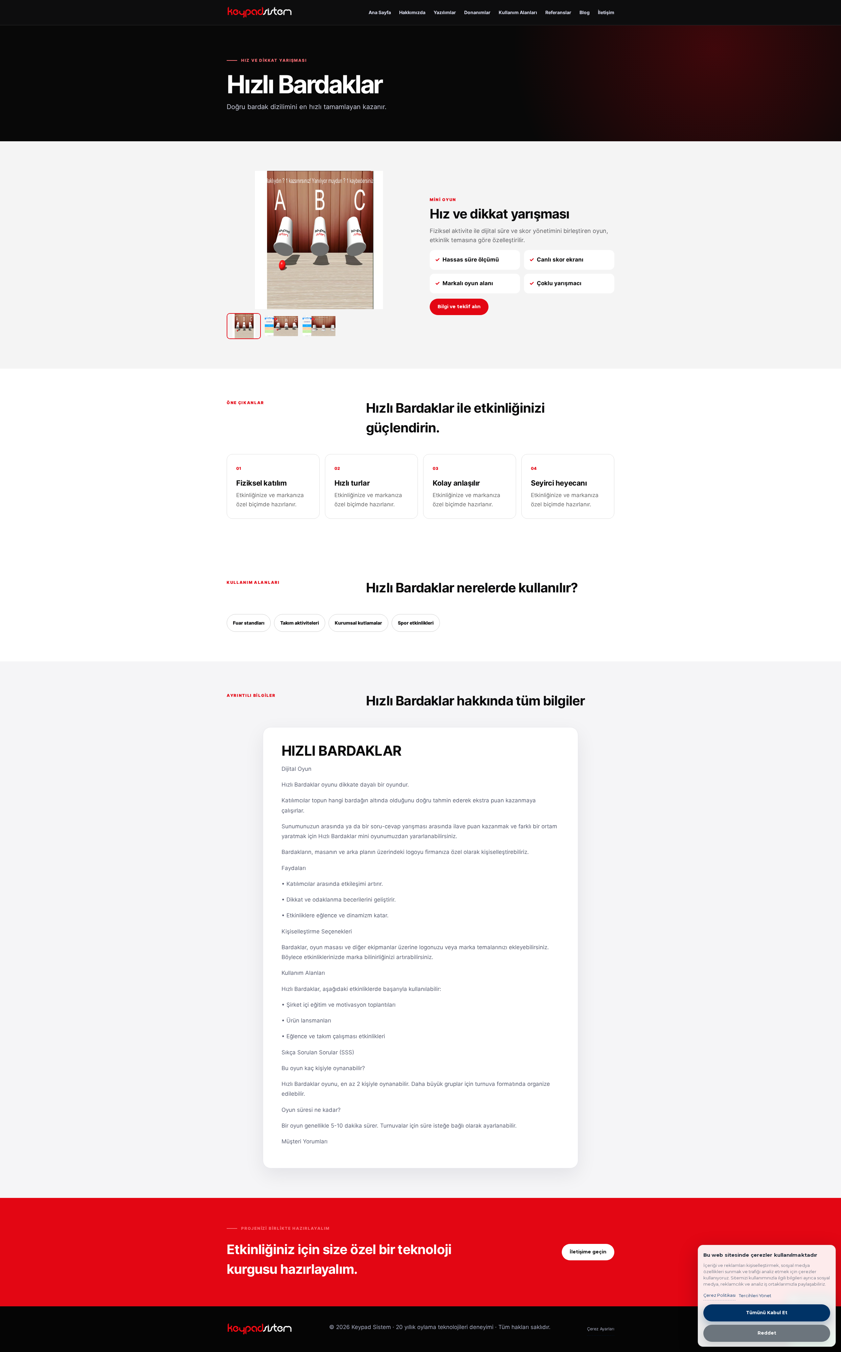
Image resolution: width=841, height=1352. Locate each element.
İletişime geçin (588, 1252)
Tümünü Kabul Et (766, 1312)
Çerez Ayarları (600, 1328)
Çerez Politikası (719, 1295)
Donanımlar (477, 12)
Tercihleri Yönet (755, 1295)
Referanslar (558, 12)
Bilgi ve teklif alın (459, 306)
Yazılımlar (445, 12)
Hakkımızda (412, 12)
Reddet (767, 1333)
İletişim (606, 12)
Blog (585, 12)
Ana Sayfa (380, 12)
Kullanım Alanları (518, 12)
